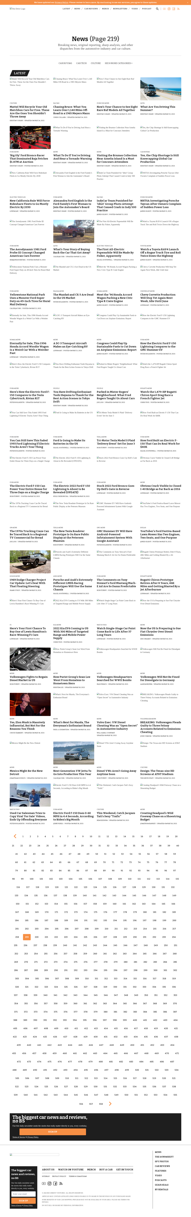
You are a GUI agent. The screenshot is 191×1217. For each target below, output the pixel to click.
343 (75, 995)
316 (145, 978)
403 (165, 1020)
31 (99, 845)
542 (46, 1095)
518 (144, 1078)
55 (140, 854)
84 (60, 870)
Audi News (57, 576)
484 (141, 1061)
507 (37, 1078)
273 (55, 962)
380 (105, 1012)
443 (60, 1045)
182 (164, 912)
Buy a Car (106, 1169)
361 (85, 1003)
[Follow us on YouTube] (164, 9)
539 (16, 1095)
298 (135, 970)
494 (76, 1070)
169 (37, 912)
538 (174, 1086)
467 (136, 1053)
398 (115, 1020)
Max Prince (102, 684)
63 (42, 862)
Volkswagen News (148, 719)
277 (95, 962)
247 (135, 945)
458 (44, 1053)
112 (148, 879)
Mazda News (58, 291)
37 (151, 845)
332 (134, 987)
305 (37, 978)
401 (145, 1020)
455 (14, 1053)
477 (70, 1061)
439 (19, 1045)
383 (135, 1012)
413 (96, 1028)
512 (86, 1078)
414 (106, 1028)
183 (174, 912)
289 (46, 970)
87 (86, 870)
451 (142, 1045)
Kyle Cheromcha (60, 496)
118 (37, 887)
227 (105, 937)
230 (135, 937)
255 (46, 953)
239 (55, 945)
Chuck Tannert (16, 733)
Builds (143, 528)
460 (65, 1053)
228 (115, 937)
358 (55, 1003)
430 (96, 1037)
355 (26, 1003)
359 (65, 1003)
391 (45, 1020)
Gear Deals (162, 1185)
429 (85, 1037)
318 (164, 978)
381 (115, 1012)
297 (125, 970)
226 (95, 937)
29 (82, 845)
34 (125, 845)
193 (105, 920)
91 (122, 870)
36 (142, 845)
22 (21, 845)
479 (90, 1061)
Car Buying (65, 63)
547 (96, 1095)
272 (46, 962)
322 (36, 987)
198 (154, 920)
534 (135, 1086)
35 (134, 845)
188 (56, 920)
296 (115, 970)
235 (15, 945)
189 (66, 920)
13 (116, 836)
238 (45, 945)
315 (135, 978)
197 (144, 920)
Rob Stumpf (102, 448)
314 (125, 978)
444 (70, 1045)
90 (113, 870)
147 (154, 895)
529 (86, 1086)
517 (135, 1078)
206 (66, 929)
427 (65, 1037)
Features (160, 1171)
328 (95, 987)
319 (174, 978)
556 (81, 1104)
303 (17, 978)
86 (78, 870)
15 (133, 836)
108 (110, 879)
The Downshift (164, 1157)
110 (129, 879)
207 (76, 929)
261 (105, 953)
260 (95, 953)
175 (95, 912)
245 (115, 945)
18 (159, 836)
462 (85, 1053)
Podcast (146, 9)
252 (16, 953)
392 (55, 1020)
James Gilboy (102, 214)
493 (65, 1070)
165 (163, 904)
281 (135, 962)
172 (66, 912)
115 (177, 879)
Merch (105, 9)
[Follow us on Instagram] (169, 9)
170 (46, 912)
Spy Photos (162, 1161)
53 (122, 854)
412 (86, 1028)
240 (65, 945)
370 (175, 1003)
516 (125, 1078)
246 (125, 945)
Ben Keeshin (102, 820)
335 (164, 987)
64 (51, 862)
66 (69, 862)
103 (60, 879)
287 (26, 970)
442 (49, 1045)
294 (95, 970)
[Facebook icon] (55, 1183)
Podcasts (161, 1180)
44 (43, 854)
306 (47, 978)
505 (17, 1078)
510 (67, 1078)
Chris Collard (59, 117)
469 (157, 1053)
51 (105, 854)
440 (29, 1045)
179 (135, 912)
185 (26, 920)
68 (86, 862)
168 (27, 912)
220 (36, 937)
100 (31, 879)
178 (125, 912)
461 (75, 1053)
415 (116, 1028)
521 (174, 1078)
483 (131, 1061)
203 (36, 929)
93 (139, 870)
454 (172, 1045)
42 (25, 854)
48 (79, 854)
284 (165, 962)
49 (88, 854)
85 (69, 870)
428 (75, 1037)
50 (97, 854)
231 (144, 937)
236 (25, 945)
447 (101, 1045)
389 (25, 1020)
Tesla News (102, 437)
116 (18, 887)
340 (45, 995)
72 (121, 862)
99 (22, 879)
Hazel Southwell (104, 260)
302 (175, 970)
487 (172, 1061)
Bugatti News (146, 388)
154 (56, 904)
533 (125, 1086)
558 (101, 1104)
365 (125, 1003)
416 (126, 1028)
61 (25, 862)
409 (56, 1028)
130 (153, 887)
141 (94, 895)
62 (34, 862)
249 (156, 945)
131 (163, 887)
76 (157, 862)
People (56, 388)
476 (60, 1061)
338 (25, 995)
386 (165, 1012)
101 (41, 879)
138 (65, 895)
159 (105, 904)
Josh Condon (145, 736)
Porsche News (103, 103)
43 (34, 854)
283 (155, 962)
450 (132, 1045)
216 (164, 929)
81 (34, 870)
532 (115, 1086)
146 (144, 895)
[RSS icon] (61, 1183)
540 (26, 1095)
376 (65, 1012)
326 (76, 987)
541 (36, 1095)
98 (13, 879)
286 (16, 970)
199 (164, 920)
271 (36, 962)
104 (71, 879)
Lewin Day (14, 211)
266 (155, 953)
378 (85, 1012)
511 (76, 1078)
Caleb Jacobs (58, 257)
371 (16, 1012)
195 (125, 920)
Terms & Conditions (78, 1176)
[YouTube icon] (44, 1183)
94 (148, 870)
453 (162, 1045)
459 (55, 1053)
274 (66, 962)
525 (46, 1086)
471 (177, 1053)
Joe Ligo (100, 402)
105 (80, 879)
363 (105, 1003)
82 (42, 870)
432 (115, 1037)
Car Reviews (91, 9)
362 (95, 1003)
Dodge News (15, 576)
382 (125, 1012)
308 (67, 978)
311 (96, 978)
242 (85, 945)
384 (145, 1012)
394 (75, 1020)
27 (65, 845)
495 (86, 1070)
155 (66, 904)
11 (99, 836)
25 (47, 845)
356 (36, 1003)
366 (135, 1003)
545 (76, 1095)
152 (36, 904)
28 (73, 845)
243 (95, 945)
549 (116, 1095)
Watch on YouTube (71, 1169)
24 (39, 845)
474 (39, 1061)
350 (146, 995)
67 (78, 862)
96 (165, 870)
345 (96, 995)
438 (176, 1037)
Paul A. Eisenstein (61, 730)
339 (35, 995)
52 (114, 854)
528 (76, 1086)
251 (175, 945)
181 (154, 912)
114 (167, 879)
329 (105, 987)
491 (45, 1070)
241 (75, 945)
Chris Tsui (144, 402)
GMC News (101, 528)
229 (125, 937)
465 (116, 1053)
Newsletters (120, 9)
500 (137, 1070)
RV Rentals (161, 1189)
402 (155, 1020)
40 (177, 845)
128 (134, 887)
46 (61, 854)
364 (115, 1003)
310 (87, 978)
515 (115, 1078)
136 (45, 895)
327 (85, 987)
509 (57, 1078)
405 (15, 1028)
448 (112, 1045)
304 (27, 978)
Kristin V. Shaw (16, 120)
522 (17, 1086)
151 (27, 904)
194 (115, 920)
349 (136, 995)
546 (86, 1095)
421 (176, 1028)
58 (166, 854)
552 (146, 1095)
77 (165, 862)
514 (105, 1078)
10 (91, 836)
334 (154, 987)
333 (144, 987)
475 (49, 1061)
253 (26, 953)
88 (95, 870)
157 (85, 904)
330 (115, 987)
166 (173, 904)
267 (165, 953)
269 (16, 962)
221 (46, 937)
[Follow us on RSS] (178, 9)
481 (111, 1061)
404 (175, 1020)
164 (154, 904)
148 (164, 895)
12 (108, 836)
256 (55, 953)
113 (158, 879)
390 (35, 1020)
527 (66, 1086)
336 (174, 987)
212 (125, 929)
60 (16, 862)
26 (56, 845)
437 (166, 1037)
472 (19, 1061)
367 (145, 1003)
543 (56, 1095)
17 (150, 836)
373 (35, 1012)
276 (85, 962)
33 (117, 845)
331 (125, 987)
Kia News (57, 625)
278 (105, 962)
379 (95, 1012)
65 (60, 862)
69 (95, 862)
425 (45, 1037)
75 (148, 862)
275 (75, 962)
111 (139, 879)
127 (124, 887)
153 (46, 904)
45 (52, 854)
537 (164, 1086)
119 (47, 887)
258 (75, 953)
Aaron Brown (146, 684)
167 (17, 912)
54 (131, 854)
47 (70, 854)
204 (47, 929)
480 (101, 1061)
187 (46, 920)
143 (114, 895)
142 (104, 895)
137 (55, 895)
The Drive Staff (147, 778)
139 (75, 895)
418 (146, 1028)
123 (85, 887)
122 (76, 887)
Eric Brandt (145, 639)
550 (126, 1095)
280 (125, 962)
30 (91, 845)
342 (65, 995)
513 (96, 1078)
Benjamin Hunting (17, 260)
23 (30, 845)
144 (124, 895)
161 (124, 904)
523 (26, 1086)
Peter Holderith (60, 302)
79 (16, 870)
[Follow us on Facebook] (173, 9)
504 (177, 1070)
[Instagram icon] (49, 1183)
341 (55, 995)
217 (174, 929)
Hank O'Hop (15, 590)
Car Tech (81, 63)
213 (135, 929)
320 (17, 987)
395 (85, 1020)
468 (146, 1053)
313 (115, 978)
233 (164, 937)
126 (114, 887)
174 (86, 912)
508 (47, 1078)
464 (105, 1053)
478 (80, 1061)
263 (125, 953)
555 (175, 1095)
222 (56, 937)
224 (76, 937)
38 (160, 845)
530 (95, 1086)
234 (174, 937)
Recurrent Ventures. (56, 1193)
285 (175, 962)
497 (106, 1070)
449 (122, 1045)
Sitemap (46, 1176)
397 (105, 1020)
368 (155, 1003)
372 (26, 1012)
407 (36, 1028)
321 (26, 987)
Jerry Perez (58, 823)
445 (80, 1045)
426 (55, 1037)
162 (134, 904)
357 (46, 1003)
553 (155, 1095)
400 (135, 1020)
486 (162, 1061)
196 (135, 920)
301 (165, 970)
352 (165, 995)
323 (46, 987)
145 (134, 895)
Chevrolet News (147, 291)
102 (51, 879)
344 (86, 995)
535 (144, 1086)
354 (16, 1003)
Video (134, 9)
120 (56, 887)
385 (155, 1012)
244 (105, 945)
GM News (13, 528)
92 (130, 870)
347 (116, 995)
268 (175, 953)
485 (152, 1061)
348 (126, 995)
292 (75, 970)
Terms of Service (18, 1137)
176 (105, 912)
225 (85, 937)
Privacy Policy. (33, 1137)
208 (86, 929)
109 (120, 879)
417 (136, 1028)
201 (17, 929)
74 (139, 862)
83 (51, 870)
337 (16, 995)
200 (174, 920)
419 (156, 1028)
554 (165, 1095)
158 (95, 904)
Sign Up (52, 1132)
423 (25, 1037)
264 (135, 953)
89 (104, 870)
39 (169, 845)
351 (156, 995)
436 (156, 1037)
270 (26, 962)
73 (130, 862)
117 (27, 887)
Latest (66, 9)
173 (76, 912)
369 (165, 1003)
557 (91, 1104)
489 (25, 1070)
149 (174, 895)
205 (56, 929)
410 (66, 1028)
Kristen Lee (58, 687)
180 (145, 912)
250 (166, 945)
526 (56, 1086)
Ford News (14, 152)
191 (85, 920)
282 (145, 962)
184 (17, 920)
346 (106, 995)
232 (154, 937)
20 (176, 836)
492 (55, 1070)
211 (116, 929)
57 (157, 854)
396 (95, 1020)
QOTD (142, 103)
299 (145, 970)
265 (145, 953)
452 (152, 1045)
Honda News (102, 291)
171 (56, 912)
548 (106, 1095)
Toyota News (145, 246)
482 (121, 1061)
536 (154, 1086)
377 (75, 1012)
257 (65, 953)
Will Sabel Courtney (106, 733)
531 (105, 1086)
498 (117, 1070)
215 (154, 929)
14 (125, 836)
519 (154, 1078)
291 (66, 970)
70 (104, 862)
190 (76, 920)
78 (174, 862)
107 (100, 879)
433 (125, 1037)
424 (35, 1037)
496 (96, 1070)
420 (166, 1028)
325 (66, 987)
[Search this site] (157, 9)
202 (27, 929)
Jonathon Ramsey (148, 823)
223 (66, 937)
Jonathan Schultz (18, 778)
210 (106, 929)
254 (36, 953)
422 (15, 1037)
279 (115, 962)
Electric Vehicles (18, 197)
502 (157, 1070)
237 (35, 945)
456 (24, 1053)
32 (108, 845)
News (77, 9)
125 (105, 887)
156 (75, 904)
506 (27, 1078)
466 (126, 1053)
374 (46, 1012)
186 (36, 920)
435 (146, 1037)
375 (55, 1012)
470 (167, 1053)
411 (76, 1028)
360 (75, 1003)
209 (96, 929)
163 (144, 904)
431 (105, 1037)
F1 (10, 625)
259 (85, 953)
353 (175, 995)
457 (34, 1053)
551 (136, 1095)
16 (142, 836)
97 (174, 870)
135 (36, 895)
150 (17, 904)
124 (95, 887)
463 (95, 1053)
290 (56, 970)
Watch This (102, 625)
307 (57, 978)
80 (25, 870)
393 (65, 1020)
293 (85, 970)
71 (113, 862)
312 (106, 978)
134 (26, 895)
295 (105, 970)
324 (56, 987)
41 (16, 854)
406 (25, 1028)
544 (66, 1095)
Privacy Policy (61, 2)
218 (17, 937)
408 (46, 1028)
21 (13, 845)
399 (125, 1020)
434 (136, 1037)
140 (85, 895)
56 (148, 854)
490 (35, 1070)
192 (95, 920)
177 (115, 912)
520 (164, 1078)
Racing (56, 103)
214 (145, 929)
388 (15, 1020)
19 (167, 836)
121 (66, 887)
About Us (48, 1169)
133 (16, 895)
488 (14, 1070)
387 (175, 1012)
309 (77, 978)
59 (174, 854)
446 (91, 1045)
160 (114, 904)
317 (154, 978)
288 (36, 970)
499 (127, 1070)
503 (166, 1070)
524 (36, 1086)
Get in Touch (124, 1169)
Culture (96, 63)
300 (155, 970)
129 (144, 887)
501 (147, 1070)
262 (115, 953)
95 (157, 870)
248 (146, 945)
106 (90, 879)
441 (39, 1045)
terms (123, 1200)
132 (172, 887)
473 (29, 1061)
